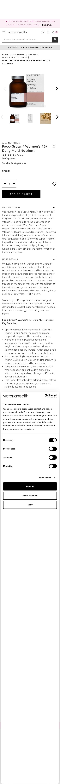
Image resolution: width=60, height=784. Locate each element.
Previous (5, 88)
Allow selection (30, 495)
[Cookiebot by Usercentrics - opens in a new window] (44, 396)
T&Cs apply (46, 47)
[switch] (53, 449)
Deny (30, 505)
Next (56, 88)
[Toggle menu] (3, 32)
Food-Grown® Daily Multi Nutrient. (23, 294)
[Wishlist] (43, 32)
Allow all (30, 486)
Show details (45, 477)
